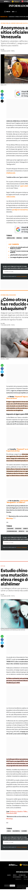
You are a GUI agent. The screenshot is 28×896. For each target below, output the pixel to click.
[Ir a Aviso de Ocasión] (13, 863)
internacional (22, 875)
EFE (3, 594)
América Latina (11, 238)
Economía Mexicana (12, 531)
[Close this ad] (27, 888)
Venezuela (19, 238)
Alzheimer (24, 831)
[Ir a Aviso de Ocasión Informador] (7, 0)
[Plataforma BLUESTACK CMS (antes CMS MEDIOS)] (12, 885)
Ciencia (9, 831)
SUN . (4, 323)
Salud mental (16, 831)
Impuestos (21, 531)
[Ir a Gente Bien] (23, 0)
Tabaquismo (10, 528)
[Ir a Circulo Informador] (15, 0)
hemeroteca (18, 879)
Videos (8, 11)
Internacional (5, 23)
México (14, 875)
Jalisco (9, 875)
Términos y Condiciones (22, 276)
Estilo (2, 566)
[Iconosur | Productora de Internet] (7, 885)
